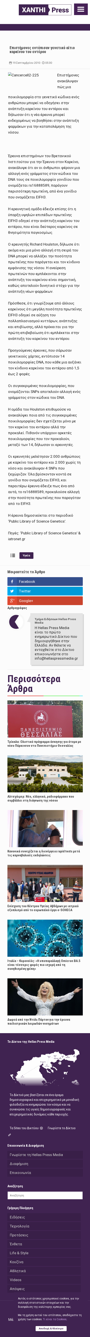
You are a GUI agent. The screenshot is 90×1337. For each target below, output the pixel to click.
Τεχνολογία (19, 1226)
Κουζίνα (16, 1262)
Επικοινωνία (20, 1172)
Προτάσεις (19, 1235)
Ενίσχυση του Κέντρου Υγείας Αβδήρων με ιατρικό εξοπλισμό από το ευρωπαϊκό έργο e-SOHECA (43, 908)
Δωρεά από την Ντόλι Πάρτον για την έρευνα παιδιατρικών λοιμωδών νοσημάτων (38, 1022)
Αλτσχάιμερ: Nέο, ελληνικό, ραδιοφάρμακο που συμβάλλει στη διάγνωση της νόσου (40, 798)
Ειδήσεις (17, 1217)
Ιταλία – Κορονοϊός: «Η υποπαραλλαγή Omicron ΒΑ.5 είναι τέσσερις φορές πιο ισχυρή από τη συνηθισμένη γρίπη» (43, 965)
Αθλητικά (18, 1271)
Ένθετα (16, 1244)
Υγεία (26, 555)
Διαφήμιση (19, 1163)
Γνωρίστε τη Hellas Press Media (36, 1155)
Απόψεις (17, 1289)
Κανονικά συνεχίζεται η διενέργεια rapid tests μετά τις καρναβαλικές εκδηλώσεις (43, 853)
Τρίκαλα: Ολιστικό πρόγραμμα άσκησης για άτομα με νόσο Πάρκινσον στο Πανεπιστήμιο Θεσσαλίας (44, 744)
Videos (15, 1280)
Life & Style (19, 1253)
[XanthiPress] (45, 9)
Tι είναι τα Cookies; (55, 1319)
